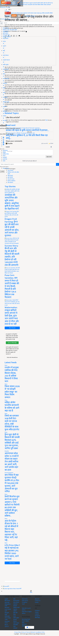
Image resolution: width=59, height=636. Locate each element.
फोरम (4, 156)
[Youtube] (3, 144)
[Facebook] (3, 137)
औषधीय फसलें (16, 608)
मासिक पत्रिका (44, 5)
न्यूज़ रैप (12, 13)
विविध (43, 13)
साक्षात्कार (19, 5)
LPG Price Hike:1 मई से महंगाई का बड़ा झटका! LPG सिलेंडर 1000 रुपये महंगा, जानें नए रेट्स (12, 552)
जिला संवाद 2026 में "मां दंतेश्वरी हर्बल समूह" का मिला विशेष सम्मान (12, 391)
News (6, 365)
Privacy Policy (17, 632)
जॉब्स (31, 592)
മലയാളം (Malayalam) (8, 603)
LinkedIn (37, 614)
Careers (37, 602)
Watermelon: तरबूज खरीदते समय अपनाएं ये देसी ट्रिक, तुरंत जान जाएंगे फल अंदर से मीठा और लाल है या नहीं (12, 316)
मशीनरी (38, 3)
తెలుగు (6, 625)
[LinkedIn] (3, 142)
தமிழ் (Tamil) (8, 609)
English (6, 599)
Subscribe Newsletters (12, 357)
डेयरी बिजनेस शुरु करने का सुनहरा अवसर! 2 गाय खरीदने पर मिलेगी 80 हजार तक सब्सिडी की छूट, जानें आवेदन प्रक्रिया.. (12, 506)
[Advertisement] (12, 572)
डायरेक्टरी (49, 5)
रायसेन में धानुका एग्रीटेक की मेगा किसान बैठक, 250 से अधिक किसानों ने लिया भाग (12, 374)
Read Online (25, 599)
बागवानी (35, 3)
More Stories (12, 328)
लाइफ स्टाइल (37, 13)
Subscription (25, 601)
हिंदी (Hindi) (7, 601)
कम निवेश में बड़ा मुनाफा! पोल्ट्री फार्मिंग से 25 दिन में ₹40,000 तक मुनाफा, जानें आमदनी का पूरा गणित (12, 483)
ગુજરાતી (7, 626)
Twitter (37, 612)
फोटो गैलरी (35, 5)
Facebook (37, 611)
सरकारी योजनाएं (25, 3)
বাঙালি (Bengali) (7, 612)
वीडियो (38, 5)
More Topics (6, 168)
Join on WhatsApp (12, 343)
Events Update (25, 621)
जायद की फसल (6, 35)
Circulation (24, 602)
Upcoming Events (26, 619)
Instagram (37, 616)
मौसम (16, 3)
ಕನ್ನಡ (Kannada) (7, 615)
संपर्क (4, 161)
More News (12, 563)
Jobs (41, 13)
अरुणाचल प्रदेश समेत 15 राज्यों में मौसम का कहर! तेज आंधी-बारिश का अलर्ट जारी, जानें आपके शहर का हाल (11, 461)
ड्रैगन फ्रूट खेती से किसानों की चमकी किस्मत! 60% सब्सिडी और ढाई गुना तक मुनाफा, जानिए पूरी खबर (12, 441)
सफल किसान (7, 5)
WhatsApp (37, 617)
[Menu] (8, 1)
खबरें (14, 599)
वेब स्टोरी (48, 3)
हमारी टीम (5, 159)
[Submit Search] (57, 164)
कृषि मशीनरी (5, 33)
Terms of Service (26, 632)
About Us (37, 599)
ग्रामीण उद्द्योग (16, 618)
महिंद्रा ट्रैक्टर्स (5, 32)
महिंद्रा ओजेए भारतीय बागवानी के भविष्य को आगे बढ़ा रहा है (12, 407)
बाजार (12, 5)
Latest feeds (11, 362)
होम (11, 3)
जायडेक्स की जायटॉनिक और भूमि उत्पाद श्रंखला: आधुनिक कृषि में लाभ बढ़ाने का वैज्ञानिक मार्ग (12, 202)
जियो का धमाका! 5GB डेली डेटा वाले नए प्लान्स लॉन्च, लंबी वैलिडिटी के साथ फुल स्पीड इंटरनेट (12, 422)
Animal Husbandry (9, 473)
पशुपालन (31, 3)
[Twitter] (3, 141)
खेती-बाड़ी (20, 3)
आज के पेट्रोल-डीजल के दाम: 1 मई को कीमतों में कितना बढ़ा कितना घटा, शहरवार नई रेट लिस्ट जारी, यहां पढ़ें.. (11, 530)
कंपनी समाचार (24, 5)
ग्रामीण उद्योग (43, 3)
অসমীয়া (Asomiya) (7, 620)
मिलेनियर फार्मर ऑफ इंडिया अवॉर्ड (10, 30)
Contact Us (37, 601)
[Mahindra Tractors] (30, 16)
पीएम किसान (5, 38)
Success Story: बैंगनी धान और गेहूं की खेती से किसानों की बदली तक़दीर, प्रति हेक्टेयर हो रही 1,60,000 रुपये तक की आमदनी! (12, 255)
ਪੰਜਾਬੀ (6, 623)
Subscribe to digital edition (26, 612)
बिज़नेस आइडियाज (7, 37)
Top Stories (10, 186)
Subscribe (29, 132)
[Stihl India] (18, 16)
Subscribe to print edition (26, 609)
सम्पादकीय (30, 5)
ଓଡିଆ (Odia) (8, 618)
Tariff (23, 604)
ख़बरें (14, 3)
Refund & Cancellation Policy (38, 632)
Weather (7, 451)
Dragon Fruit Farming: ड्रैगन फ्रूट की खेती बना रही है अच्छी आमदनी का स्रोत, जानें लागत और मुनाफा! (12, 227)
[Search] (9, 7)
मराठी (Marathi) (7, 607)
